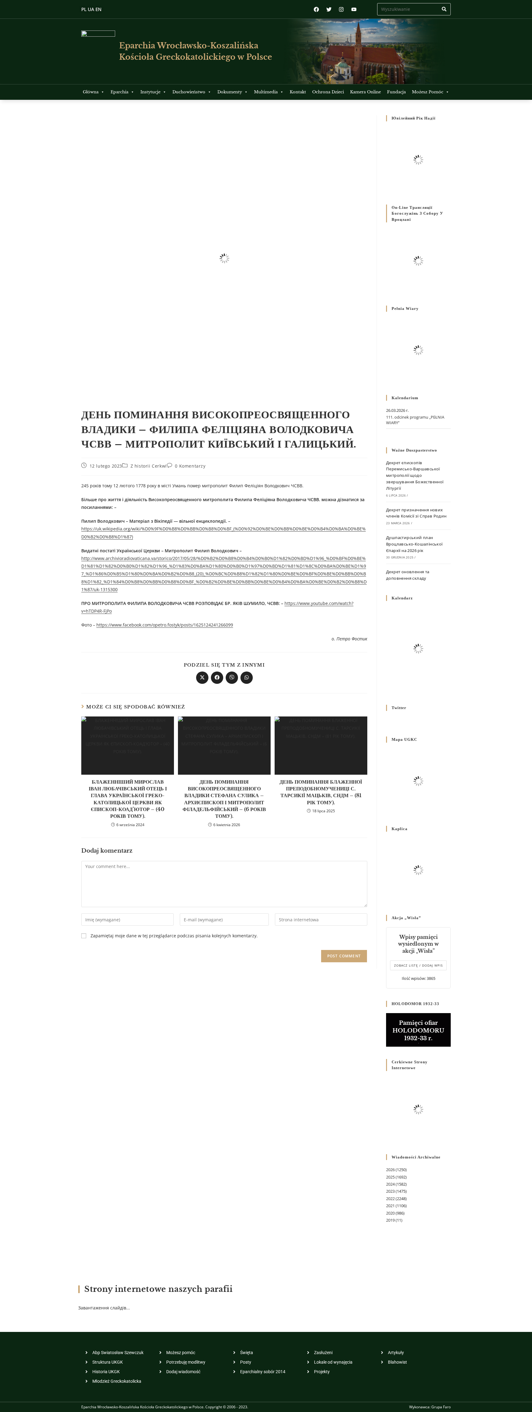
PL (84, 9)
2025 (390, 1177)
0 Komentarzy (190, 466)
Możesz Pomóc (427, 92)
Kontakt (298, 92)
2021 (390, 1205)
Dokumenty (229, 92)
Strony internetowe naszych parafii (158, 1289)
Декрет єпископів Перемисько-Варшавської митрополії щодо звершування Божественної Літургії (415, 475)
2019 (390, 1220)
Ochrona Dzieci (328, 92)
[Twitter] (329, 9)
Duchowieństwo (188, 92)
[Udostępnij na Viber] (232, 678)
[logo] (98, 51)
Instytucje (150, 92)
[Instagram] (341, 9)
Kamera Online (365, 92)
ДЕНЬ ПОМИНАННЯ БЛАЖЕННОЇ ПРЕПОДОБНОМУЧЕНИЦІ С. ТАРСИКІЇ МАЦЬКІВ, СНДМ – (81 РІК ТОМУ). (321, 792)
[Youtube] (354, 9)
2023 (390, 1191)
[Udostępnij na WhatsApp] (246, 678)
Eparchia (119, 92)
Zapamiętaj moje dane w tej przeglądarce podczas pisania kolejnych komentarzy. (174, 936)
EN (98, 9)
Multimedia (266, 92)
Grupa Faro (441, 1407)
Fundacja (396, 92)
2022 (390, 1198)
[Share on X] (202, 678)
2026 (390, 1169)
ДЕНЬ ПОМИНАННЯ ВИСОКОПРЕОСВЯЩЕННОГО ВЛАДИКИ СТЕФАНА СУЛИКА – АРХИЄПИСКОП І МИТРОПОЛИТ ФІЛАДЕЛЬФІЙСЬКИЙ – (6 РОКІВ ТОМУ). (224, 799)
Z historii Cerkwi (149, 466)
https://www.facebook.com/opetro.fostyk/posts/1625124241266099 (164, 625)
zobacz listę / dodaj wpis (418, 965)
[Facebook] (316, 9)
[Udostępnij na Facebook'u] (217, 678)
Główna (91, 92)
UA (91, 9)
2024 (390, 1184)
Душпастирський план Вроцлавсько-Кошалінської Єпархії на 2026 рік (414, 544)
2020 (390, 1213)
